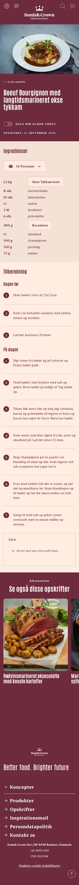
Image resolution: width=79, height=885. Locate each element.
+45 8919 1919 (39, 850)
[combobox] (24, 166)
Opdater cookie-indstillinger (39, 865)
